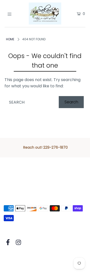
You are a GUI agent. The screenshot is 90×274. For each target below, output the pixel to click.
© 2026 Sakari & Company (29, 257)
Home (10, 39)
